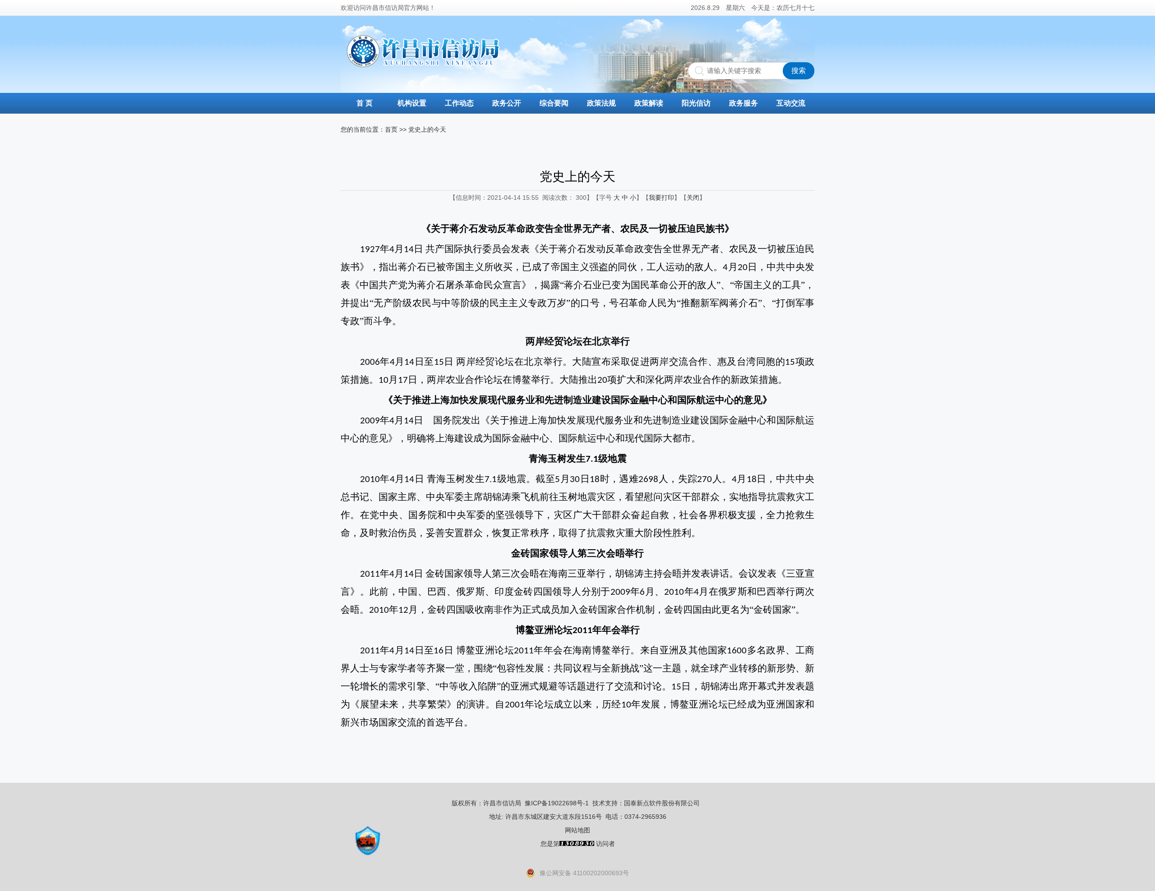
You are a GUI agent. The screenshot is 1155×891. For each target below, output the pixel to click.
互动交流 (790, 103)
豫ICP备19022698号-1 (557, 803)
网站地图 (577, 830)
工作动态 (459, 103)
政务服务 (743, 103)
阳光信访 (696, 103)
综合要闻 (554, 103)
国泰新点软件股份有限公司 (662, 803)
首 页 (364, 103)
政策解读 (648, 103)
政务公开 (506, 103)
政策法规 (601, 103)
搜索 (798, 70)
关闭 (693, 197)
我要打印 (661, 197)
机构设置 (411, 103)
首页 (391, 129)
